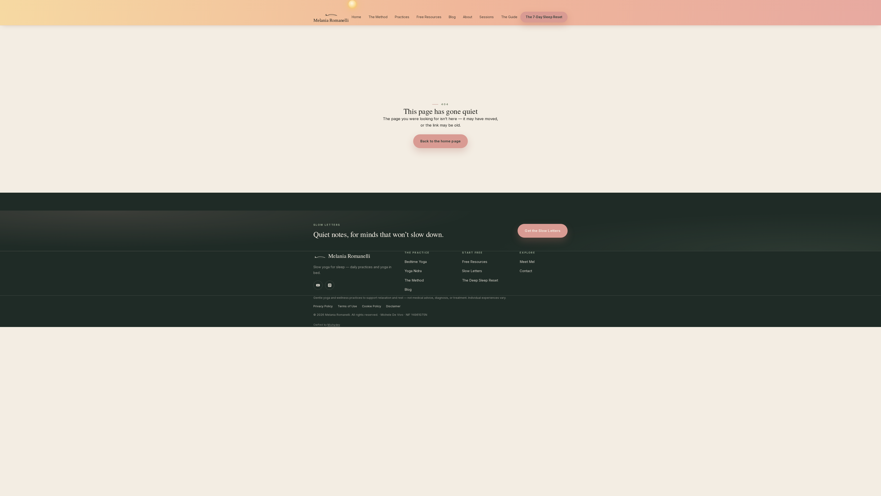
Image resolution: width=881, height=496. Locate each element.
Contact (526, 271)
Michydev (333, 324)
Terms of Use (347, 306)
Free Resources (429, 17)
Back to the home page (440, 141)
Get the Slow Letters (542, 230)
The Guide (509, 17)
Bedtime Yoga (415, 262)
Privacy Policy (323, 306)
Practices (402, 17)
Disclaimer (393, 306)
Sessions (487, 17)
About (467, 17)
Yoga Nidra (413, 271)
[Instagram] (329, 285)
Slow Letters (472, 271)
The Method (378, 17)
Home (356, 17)
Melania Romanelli (349, 255)
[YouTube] (318, 285)
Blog (452, 17)
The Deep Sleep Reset (480, 280)
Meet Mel (527, 262)
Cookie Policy (371, 306)
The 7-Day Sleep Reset (544, 17)
